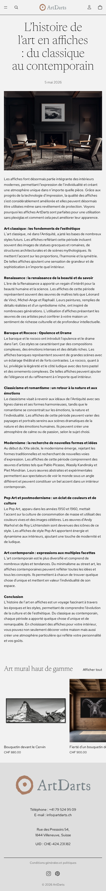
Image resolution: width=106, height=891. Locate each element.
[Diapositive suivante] (96, 716)
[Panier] (100, 7)
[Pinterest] (57, 874)
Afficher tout (92, 669)
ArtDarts (58, 885)
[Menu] (5, 7)
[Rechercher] (16, 7)
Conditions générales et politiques (53, 863)
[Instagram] (49, 874)
